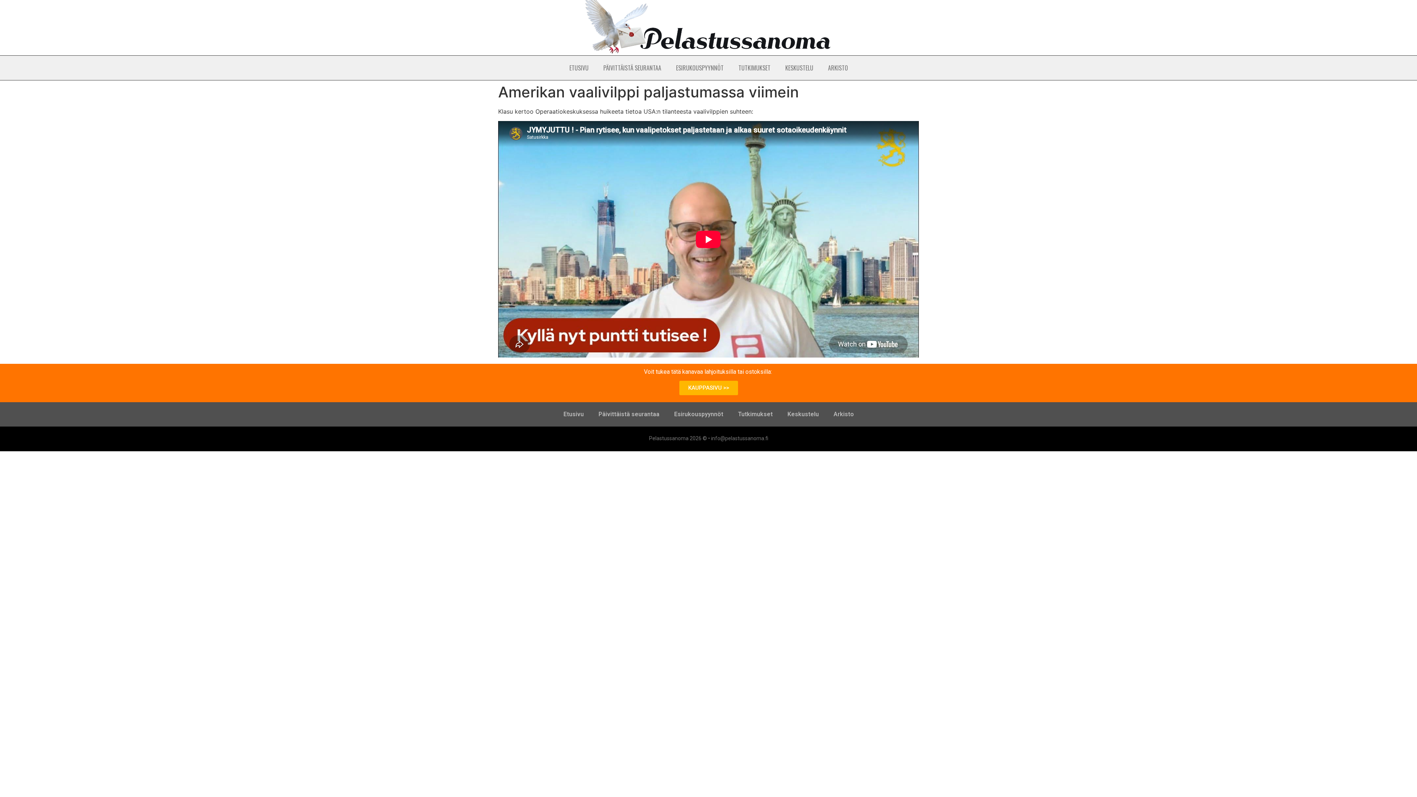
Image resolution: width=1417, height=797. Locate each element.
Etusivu (579, 67)
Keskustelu (799, 67)
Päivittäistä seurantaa (632, 67)
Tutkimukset (754, 67)
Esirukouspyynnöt (700, 67)
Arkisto (838, 67)
